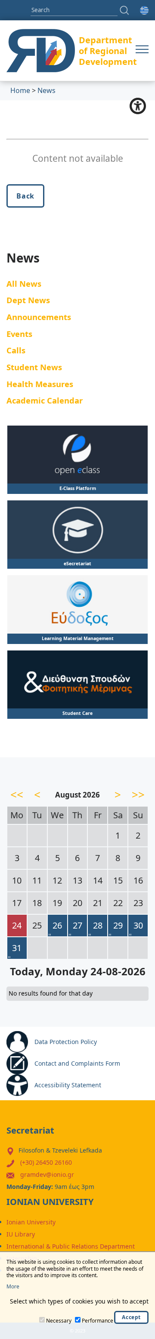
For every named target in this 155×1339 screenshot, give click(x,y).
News (46, 90)
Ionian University (31, 1222)
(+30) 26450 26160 (46, 1162)
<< (16, 794)
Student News (34, 367)
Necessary (58, 1320)
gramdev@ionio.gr (47, 1174)
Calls (15, 350)
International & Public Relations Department (70, 1246)
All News (23, 283)
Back (25, 196)
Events (19, 333)
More (12, 1286)
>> (138, 794)
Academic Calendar (44, 400)
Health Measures (39, 383)
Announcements (38, 316)
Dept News (28, 300)
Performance (97, 1320)
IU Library (20, 1234)
